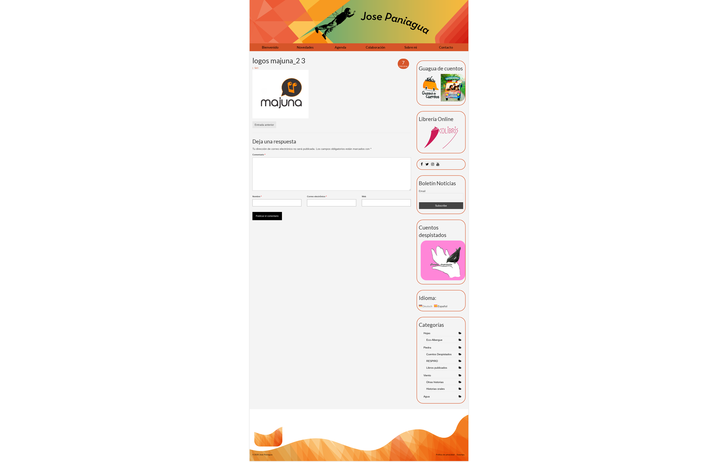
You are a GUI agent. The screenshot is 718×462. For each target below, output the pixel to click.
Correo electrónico (317, 196)
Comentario (258, 155)
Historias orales (435, 388)
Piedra (427, 347)
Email (422, 191)
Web (364, 196)
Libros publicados (436, 367)
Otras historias (435, 382)
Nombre (257, 196)
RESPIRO (432, 360)
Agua (427, 396)
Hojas (427, 333)
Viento (427, 375)
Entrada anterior (264, 124)
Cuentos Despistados (439, 354)
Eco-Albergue (434, 339)
